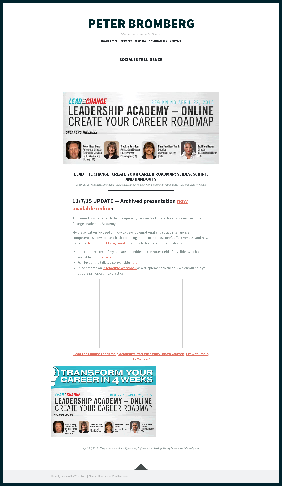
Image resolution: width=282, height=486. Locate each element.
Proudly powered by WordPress (69, 476)
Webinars (201, 184)
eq (135, 448)
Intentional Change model (108, 243)
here (134, 262)
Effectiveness (94, 184)
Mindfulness (172, 184)
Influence (133, 184)
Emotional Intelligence (115, 184)
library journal (171, 448)
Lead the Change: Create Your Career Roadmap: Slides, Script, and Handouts (141, 176)
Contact (175, 41)
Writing (140, 41)
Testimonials (158, 41)
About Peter (109, 41)
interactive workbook (120, 268)
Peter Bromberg (141, 23)
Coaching (81, 184)
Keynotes (145, 184)
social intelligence (189, 448)
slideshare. (104, 257)
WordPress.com (120, 476)
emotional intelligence (121, 448)
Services (126, 41)
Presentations (187, 184)
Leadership (157, 184)
